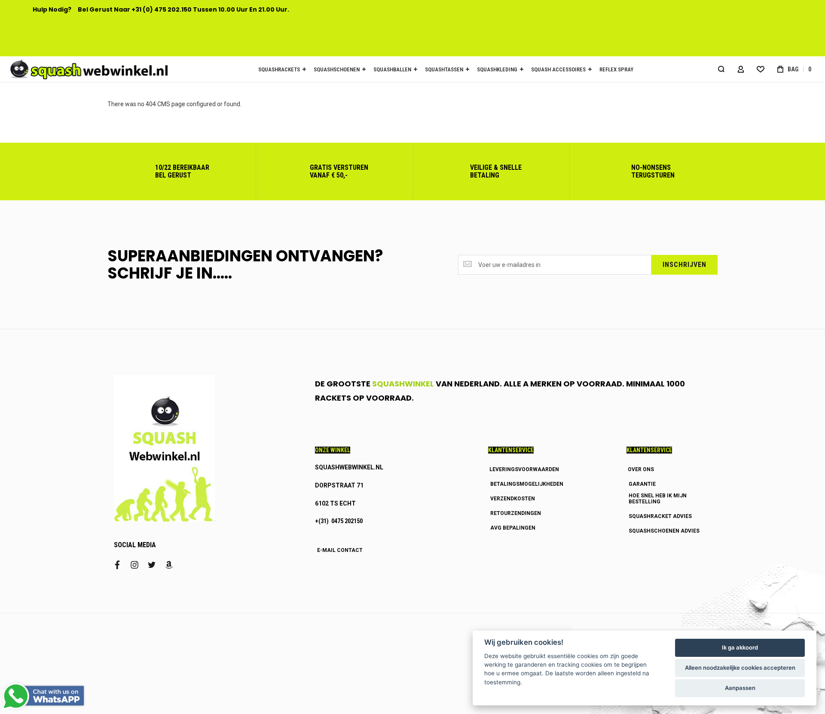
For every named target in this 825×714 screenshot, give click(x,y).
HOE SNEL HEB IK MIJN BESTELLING (658, 499)
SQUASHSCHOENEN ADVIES (664, 531)
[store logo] (86, 69)
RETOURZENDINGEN (515, 513)
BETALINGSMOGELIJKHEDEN (526, 484)
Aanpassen (740, 687)
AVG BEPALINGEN (512, 528)
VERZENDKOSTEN (512, 499)
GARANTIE (642, 484)
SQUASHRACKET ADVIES (660, 516)
